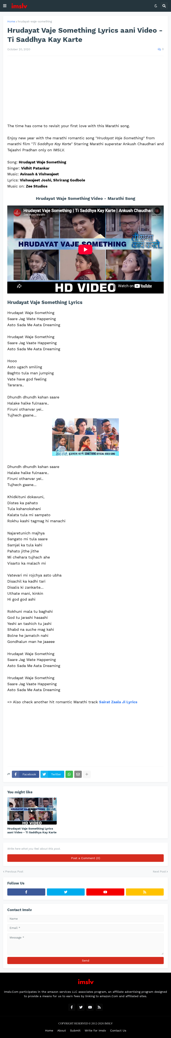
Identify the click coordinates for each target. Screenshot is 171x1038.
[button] (5, 6)
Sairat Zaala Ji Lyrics (118, 702)
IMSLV (108, 1023)
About (61, 1030)
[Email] (78, 774)
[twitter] (66, 892)
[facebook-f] (26, 892)
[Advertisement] (85, 89)
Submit (75, 1030)
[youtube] (105, 892)
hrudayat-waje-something (35, 21)
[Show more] (87, 774)
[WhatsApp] (69, 774)
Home (11, 21)
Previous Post (14, 871)
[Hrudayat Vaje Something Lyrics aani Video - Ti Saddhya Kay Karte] (32, 811)
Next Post (159, 871)
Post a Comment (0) (85, 858)
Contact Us (118, 1030)
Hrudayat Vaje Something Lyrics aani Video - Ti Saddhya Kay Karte (32, 830)
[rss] (145, 892)
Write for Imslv (95, 1030)
